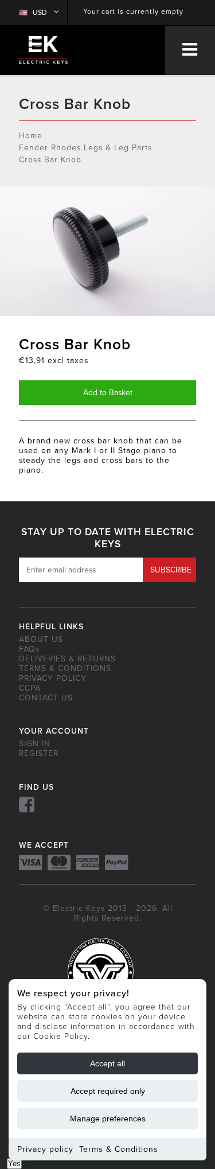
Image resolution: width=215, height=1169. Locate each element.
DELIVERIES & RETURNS (67, 659)
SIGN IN (34, 744)
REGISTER (38, 753)
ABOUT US (41, 639)
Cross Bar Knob (50, 160)
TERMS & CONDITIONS (65, 668)
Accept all (107, 1063)
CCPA (30, 688)
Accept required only (108, 1091)
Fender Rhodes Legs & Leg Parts (85, 148)
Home (30, 136)
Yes (14, 1163)
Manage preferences (108, 1118)
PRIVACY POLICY (53, 678)
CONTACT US (46, 698)
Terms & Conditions (118, 1149)
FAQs (29, 649)
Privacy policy (45, 1149)
